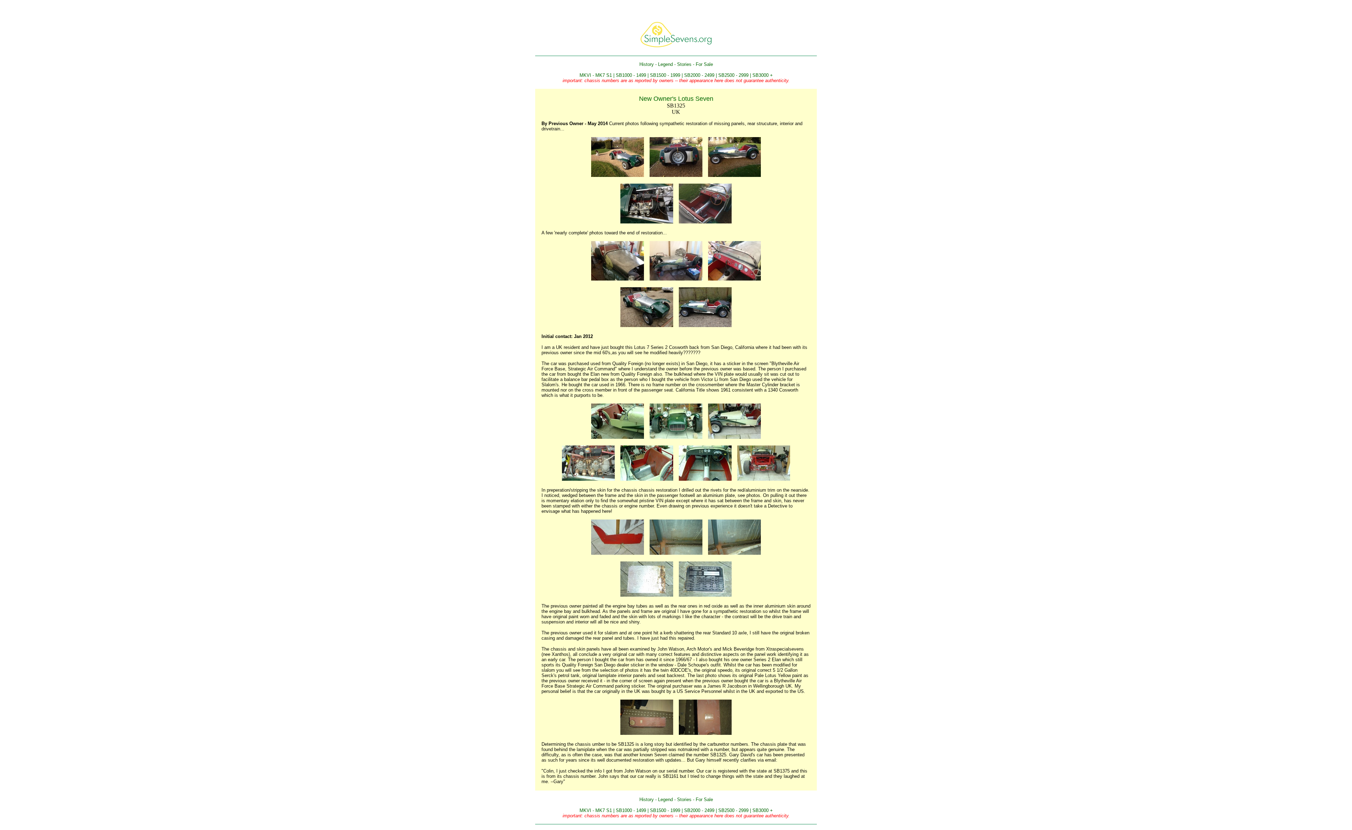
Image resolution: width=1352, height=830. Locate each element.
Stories (684, 64)
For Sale (704, 64)
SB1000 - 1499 (631, 75)
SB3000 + (762, 75)
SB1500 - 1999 (665, 75)
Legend (665, 64)
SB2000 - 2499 (699, 75)
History (646, 64)
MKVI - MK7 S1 (596, 75)
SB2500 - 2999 (733, 75)
